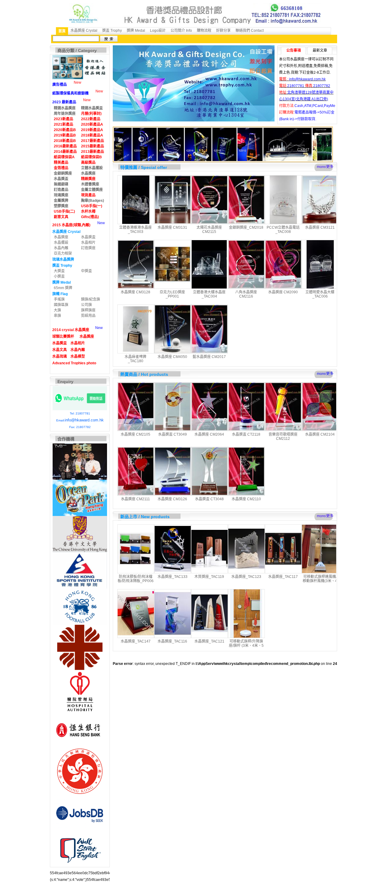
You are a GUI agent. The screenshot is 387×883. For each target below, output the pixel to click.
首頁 (62, 31)
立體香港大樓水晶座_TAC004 (209, 294)
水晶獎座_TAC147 (136, 641)
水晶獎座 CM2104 (320, 434)
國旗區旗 (61, 305)
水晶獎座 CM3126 (172, 499)
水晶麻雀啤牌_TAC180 (135, 359)
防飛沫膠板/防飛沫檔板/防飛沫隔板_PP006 (136, 579)
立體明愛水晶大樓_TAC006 (319, 294)
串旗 (57, 316)
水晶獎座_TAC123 (246, 577)
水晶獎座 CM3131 (172, 227)
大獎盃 (59, 271)
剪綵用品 (88, 316)
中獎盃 (86, 271)
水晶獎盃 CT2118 (246, 434)
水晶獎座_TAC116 (172, 641)
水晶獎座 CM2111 (135, 499)
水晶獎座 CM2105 (135, 434)
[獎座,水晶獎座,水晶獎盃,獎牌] (312, 145)
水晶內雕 (61, 248)
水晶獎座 (61, 237)
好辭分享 (223, 30)
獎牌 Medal (136, 30)
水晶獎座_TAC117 (283, 577)
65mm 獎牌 (63, 288)
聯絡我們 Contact (250, 30)
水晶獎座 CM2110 (246, 499)
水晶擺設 (61, 242)
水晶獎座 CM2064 (209, 434)
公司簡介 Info (181, 30)
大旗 (57, 310)
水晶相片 (88, 242)
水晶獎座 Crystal (83, 30)
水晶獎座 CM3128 (135, 292)
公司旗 (86, 305)
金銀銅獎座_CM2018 (246, 227)
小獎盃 (59, 276)
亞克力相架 (63, 253)
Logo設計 (158, 30)
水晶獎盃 (88, 237)
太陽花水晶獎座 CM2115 (209, 229)
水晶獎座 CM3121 (320, 227)
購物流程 (204, 30)
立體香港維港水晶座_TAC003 (135, 229)
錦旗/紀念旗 (90, 299)
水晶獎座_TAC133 (172, 577)
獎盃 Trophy (112, 30)
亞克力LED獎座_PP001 (172, 294)
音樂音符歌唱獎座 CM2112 (283, 436)
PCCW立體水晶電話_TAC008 (283, 229)
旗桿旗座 (88, 310)
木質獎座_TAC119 (209, 577)
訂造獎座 (88, 248)
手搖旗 (59, 299)
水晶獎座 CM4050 (172, 357)
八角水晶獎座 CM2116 (246, 294)
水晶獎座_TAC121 (209, 641)
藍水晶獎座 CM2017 (209, 357)
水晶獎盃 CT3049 (172, 434)
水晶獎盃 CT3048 (209, 499)
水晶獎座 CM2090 (283, 292)
